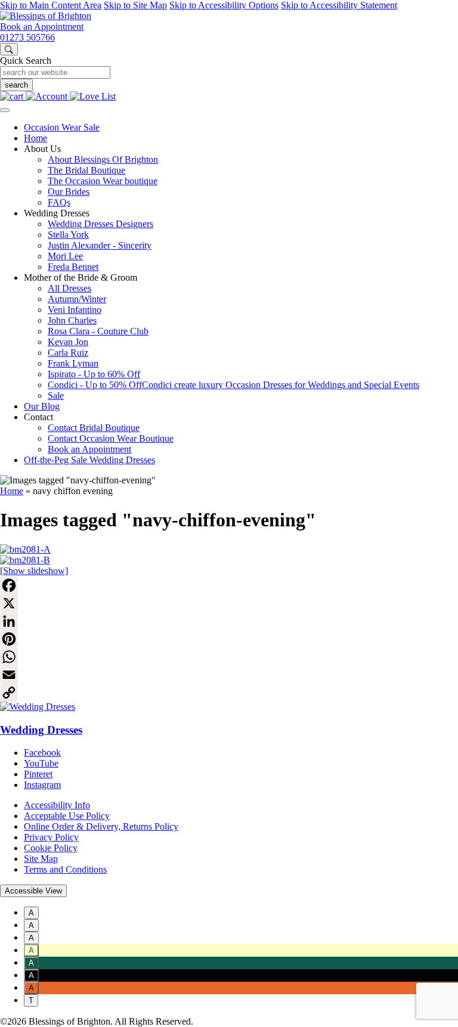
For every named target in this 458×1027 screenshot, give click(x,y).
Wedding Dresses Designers (100, 224)
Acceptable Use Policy (67, 816)
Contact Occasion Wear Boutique (111, 438)
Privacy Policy (51, 837)
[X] (229, 603)
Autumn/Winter (77, 299)
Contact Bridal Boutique (94, 428)
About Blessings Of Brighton (103, 159)
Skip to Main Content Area (50, 5)
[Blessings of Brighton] (45, 16)
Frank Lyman (73, 363)
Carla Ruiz (68, 352)
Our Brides (68, 192)
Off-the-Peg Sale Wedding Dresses (89, 460)
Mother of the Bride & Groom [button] (80, 277)
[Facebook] (229, 585)
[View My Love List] (93, 96)
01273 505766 (27, 37)
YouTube (41, 763)
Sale (56, 395)
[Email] (229, 675)
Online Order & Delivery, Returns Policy (101, 826)
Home (35, 138)
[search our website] (9, 49)
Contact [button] (38, 417)
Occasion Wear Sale (62, 127)
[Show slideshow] (34, 571)
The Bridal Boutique (86, 170)
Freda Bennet (73, 267)
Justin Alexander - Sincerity (99, 245)
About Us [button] (42, 149)
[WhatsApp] (229, 657)
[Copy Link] (229, 693)
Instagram (42, 785)
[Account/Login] (48, 96)
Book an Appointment (41, 26)
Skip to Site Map (135, 5)
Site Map (41, 859)
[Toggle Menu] (5, 110)
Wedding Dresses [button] (56, 213)
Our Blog (42, 406)
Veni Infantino (74, 310)
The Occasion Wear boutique (102, 181)
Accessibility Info (57, 805)
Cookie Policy (51, 848)
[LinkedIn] (229, 621)
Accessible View (33, 890)
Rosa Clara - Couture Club (98, 331)
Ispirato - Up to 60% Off (94, 374)
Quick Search (25, 60)
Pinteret (38, 774)
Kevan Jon (68, 342)
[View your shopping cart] (13, 96)
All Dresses (69, 288)
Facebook (42, 752)
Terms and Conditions (65, 869)
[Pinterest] (229, 639)
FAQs (59, 202)
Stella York (68, 234)
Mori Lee (65, 256)
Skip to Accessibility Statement (339, 5)
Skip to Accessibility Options (223, 5)
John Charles (72, 320)
